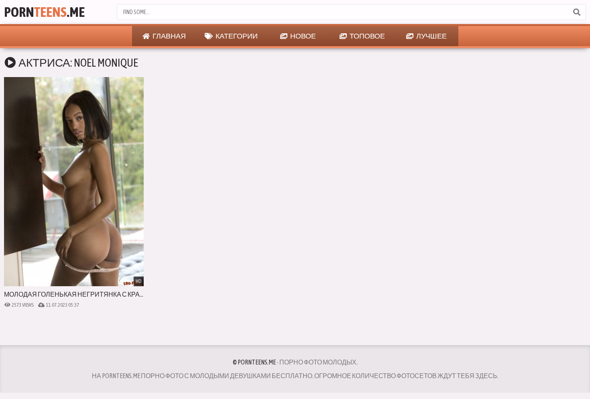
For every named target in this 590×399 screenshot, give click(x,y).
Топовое (367, 36)
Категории (236, 36)
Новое (302, 36)
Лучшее (431, 36)
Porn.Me (44, 12)
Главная (169, 36)
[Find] (576, 12)
